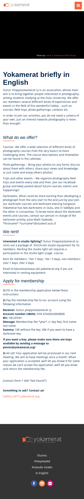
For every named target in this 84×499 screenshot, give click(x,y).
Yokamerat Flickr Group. (65, 55)
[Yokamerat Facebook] (34, 483)
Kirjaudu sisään (42, 467)
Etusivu (42, 455)
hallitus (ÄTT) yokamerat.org (21, 396)
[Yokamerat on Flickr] (50, 483)
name (48, 55)
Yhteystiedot (42, 461)
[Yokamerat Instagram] (42, 483)
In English (42, 473)
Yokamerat (42, 440)
